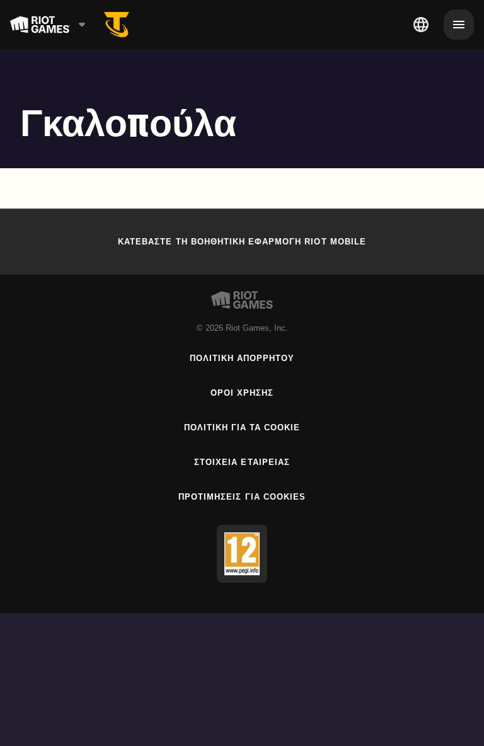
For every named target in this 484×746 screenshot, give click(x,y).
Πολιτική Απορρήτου (242, 358)
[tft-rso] (116, 24)
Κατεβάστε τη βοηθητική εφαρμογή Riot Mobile (242, 241)
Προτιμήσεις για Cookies (242, 497)
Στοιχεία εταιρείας (242, 462)
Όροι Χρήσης (242, 393)
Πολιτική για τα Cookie (242, 427)
